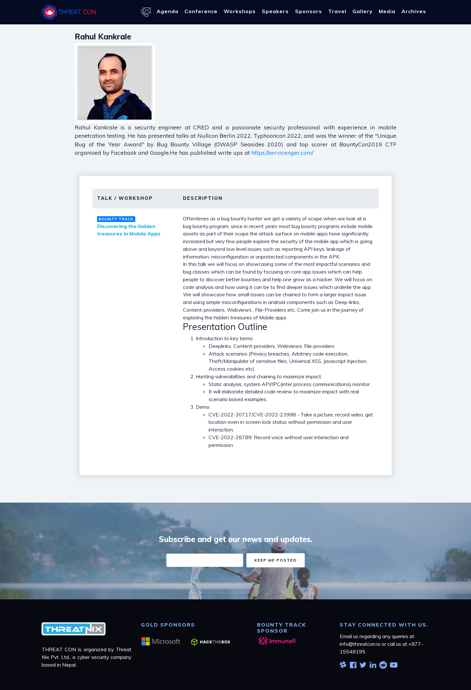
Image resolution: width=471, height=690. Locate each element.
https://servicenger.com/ (282, 152)
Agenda (167, 11)
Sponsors (308, 11)
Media (387, 11)
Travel (337, 11)
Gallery (362, 11)
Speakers (275, 11)
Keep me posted (275, 560)
